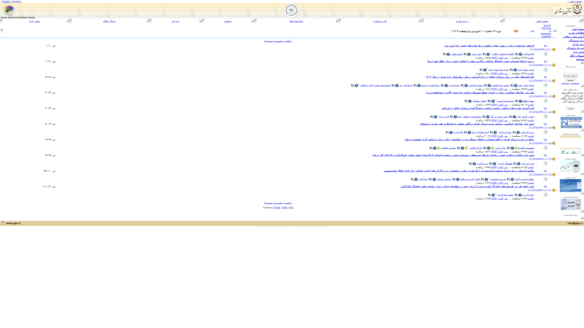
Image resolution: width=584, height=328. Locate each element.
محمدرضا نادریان (505, 194)
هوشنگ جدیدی (505, 163)
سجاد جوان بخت (526, 85)
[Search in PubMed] (516, 55)
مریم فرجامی (527, 132)
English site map (275, 227)
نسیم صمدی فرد (525, 69)
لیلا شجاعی (528, 54)
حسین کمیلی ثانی (525, 116)
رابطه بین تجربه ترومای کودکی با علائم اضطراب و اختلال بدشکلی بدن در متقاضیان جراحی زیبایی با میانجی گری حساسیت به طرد (469, 139)
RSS (291, 207)
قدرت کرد (444, 116)
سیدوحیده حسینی (505, 101)
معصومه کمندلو (526, 148)
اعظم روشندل (479, 101)
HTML (277, 207)
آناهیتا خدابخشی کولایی (502, 54)
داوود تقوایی (456, 54)
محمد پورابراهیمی (500, 85)
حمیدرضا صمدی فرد (498, 69)
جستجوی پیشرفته (571, 83)
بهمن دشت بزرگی (499, 116)
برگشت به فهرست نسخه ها (278, 41)
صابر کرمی (500, 148)
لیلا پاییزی (458, 132)
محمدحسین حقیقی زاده (469, 116)
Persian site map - (262, 227)
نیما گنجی (423, 179)
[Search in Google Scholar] (520, 55)
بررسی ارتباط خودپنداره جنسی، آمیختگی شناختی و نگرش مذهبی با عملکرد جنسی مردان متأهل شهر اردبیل (480, 61)
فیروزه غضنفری (498, 179)
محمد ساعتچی (475, 85)
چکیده (531, 57)
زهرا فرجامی (505, 132)
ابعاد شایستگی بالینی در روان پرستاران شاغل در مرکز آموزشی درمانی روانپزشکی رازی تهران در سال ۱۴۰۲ (480, 77)
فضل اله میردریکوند (470, 179)
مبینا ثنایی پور (405, 85)
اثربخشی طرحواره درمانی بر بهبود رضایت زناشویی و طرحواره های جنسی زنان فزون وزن (489, 45)
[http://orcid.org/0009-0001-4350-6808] (466, 148)
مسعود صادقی (443, 179)
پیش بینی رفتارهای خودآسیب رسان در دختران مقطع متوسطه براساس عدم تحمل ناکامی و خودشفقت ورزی (480, 92)
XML (284, 207)
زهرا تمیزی (454, 85)
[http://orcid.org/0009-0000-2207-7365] (438, 148)
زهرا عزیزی (528, 194)
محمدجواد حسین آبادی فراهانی (375, 85)
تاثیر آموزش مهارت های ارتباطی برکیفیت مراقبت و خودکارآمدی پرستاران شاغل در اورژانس (487, 108)
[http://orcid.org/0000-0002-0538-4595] (492, 148)
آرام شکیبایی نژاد (480, 132)
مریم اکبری (482, 163)
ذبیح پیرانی (476, 54)
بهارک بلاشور (475, 148)
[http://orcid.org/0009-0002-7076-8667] (516, 148)
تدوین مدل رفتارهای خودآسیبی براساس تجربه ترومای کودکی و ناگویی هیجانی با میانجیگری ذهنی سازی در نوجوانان (477, 124)
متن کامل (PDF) (499, 57)
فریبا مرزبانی (527, 163)
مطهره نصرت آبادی (524, 179)
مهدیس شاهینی (448, 148)
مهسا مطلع (528, 101)
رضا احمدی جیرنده (430, 85)
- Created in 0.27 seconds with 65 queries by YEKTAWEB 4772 (305, 227)
